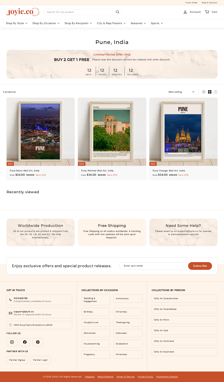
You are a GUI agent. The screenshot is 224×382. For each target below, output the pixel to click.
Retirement (90, 333)
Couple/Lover (91, 322)
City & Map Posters (110, 23)
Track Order (191, 2)
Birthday (88, 311)
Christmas (121, 311)
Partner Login (40, 360)
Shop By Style (15, 23)
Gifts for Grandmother (166, 298)
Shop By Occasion (44, 23)
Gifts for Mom (161, 319)
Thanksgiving (123, 322)
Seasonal (137, 23)
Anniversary (122, 298)
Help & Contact (209, 2)
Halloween (121, 333)
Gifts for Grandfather (165, 309)
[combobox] (83, 12)
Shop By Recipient (77, 23)
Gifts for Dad (161, 330)
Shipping (89, 376)
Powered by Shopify (167, 376)
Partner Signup (17, 360)
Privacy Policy (145, 376)
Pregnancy (89, 354)
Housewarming (92, 343)
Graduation (122, 343)
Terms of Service (126, 376)
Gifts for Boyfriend (164, 351)
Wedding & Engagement (90, 300)
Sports (155, 23)
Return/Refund (105, 376)
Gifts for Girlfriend (164, 341)
